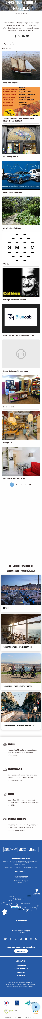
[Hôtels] (17, 8)
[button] (28, 7)
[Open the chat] (36, 1007)
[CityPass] (19, 8)
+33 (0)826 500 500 (20, 877)
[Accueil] (16, 8)
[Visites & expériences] (20, 8)
